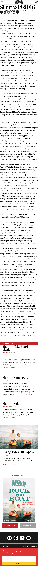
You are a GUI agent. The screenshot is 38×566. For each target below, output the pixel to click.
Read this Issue (27, 525)
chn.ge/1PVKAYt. (30, 335)
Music (5, 464)
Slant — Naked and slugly (15, 348)
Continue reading (10, 367)
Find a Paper (10, 525)
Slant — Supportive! (16, 377)
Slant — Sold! (12, 403)
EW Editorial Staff (13, 10)
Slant (2, 10)
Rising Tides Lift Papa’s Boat (18, 453)
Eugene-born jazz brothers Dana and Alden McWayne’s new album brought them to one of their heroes (17, 460)
